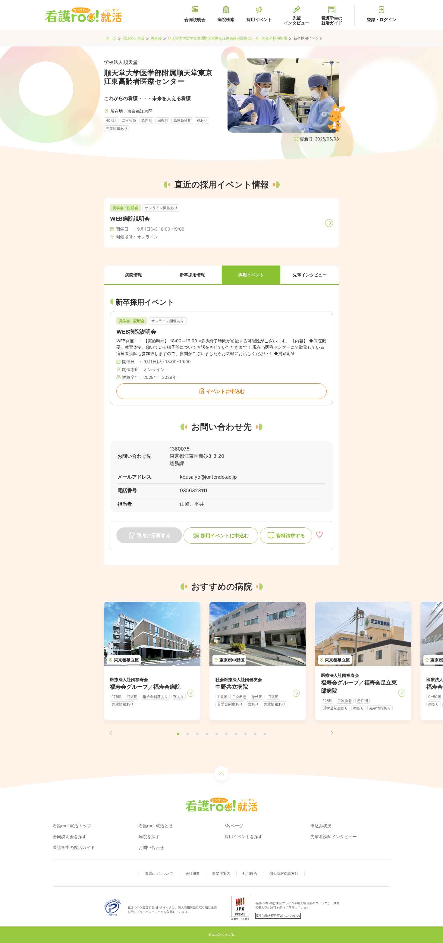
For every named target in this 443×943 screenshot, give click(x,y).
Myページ (234, 825)
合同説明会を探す (69, 836)
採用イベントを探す (243, 836)
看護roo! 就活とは (156, 825)
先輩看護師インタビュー (333, 836)
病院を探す (149, 836)
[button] (133, 275)
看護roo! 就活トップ (72, 825)
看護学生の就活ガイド (74, 847)
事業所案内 (221, 873)
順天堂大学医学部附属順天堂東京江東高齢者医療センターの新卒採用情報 (227, 38)
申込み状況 (320, 825)
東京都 (156, 38)
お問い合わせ (151, 847)
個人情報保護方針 (283, 873)
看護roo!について (159, 873)
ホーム (110, 38)
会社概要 (192, 873)
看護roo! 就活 (133, 38)
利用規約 (250, 873)
